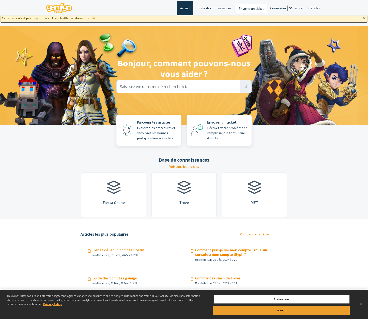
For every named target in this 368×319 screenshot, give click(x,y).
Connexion (278, 8)
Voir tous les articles (184, 166)
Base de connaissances (214, 8)
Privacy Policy (52, 304)
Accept (281, 310)
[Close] (364, 17)
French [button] (313, 8)
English (89, 18)
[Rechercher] (246, 86)
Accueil (185, 8)
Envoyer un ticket (251, 8)
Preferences (281, 299)
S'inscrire (296, 8)
